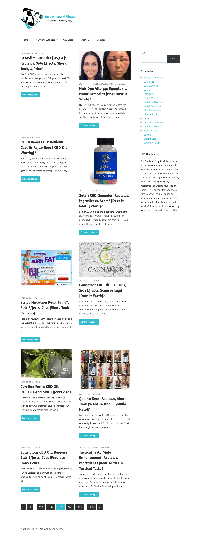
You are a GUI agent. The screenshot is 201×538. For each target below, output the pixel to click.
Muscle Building (151, 114)
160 (51, 507)
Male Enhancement (101, 447)
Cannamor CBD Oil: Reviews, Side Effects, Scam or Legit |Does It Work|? (102, 290)
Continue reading (29, 94)
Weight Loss (39, 53)
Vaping (147, 135)
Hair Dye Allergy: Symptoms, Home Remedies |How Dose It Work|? (103, 93)
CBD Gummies (99, 190)
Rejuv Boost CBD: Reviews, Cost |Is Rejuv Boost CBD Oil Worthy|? (44, 147)
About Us (86, 40)
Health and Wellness (45, 40)
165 (92, 507)
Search (144, 52)
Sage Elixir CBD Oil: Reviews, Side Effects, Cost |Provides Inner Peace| (44, 457)
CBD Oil (37, 137)
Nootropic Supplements (155, 122)
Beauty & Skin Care (153, 77)
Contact (101, 40)
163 (80, 507)
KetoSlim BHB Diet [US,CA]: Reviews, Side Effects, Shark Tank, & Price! (44, 63)
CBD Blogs (68, 40)
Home (25, 40)
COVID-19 (149, 98)
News (146, 118)
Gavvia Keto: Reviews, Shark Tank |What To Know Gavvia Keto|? (102, 404)
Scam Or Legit (151, 130)
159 (41, 507)
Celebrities (149, 94)
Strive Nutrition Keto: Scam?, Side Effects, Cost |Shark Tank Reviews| (45, 307)
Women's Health (152, 143)
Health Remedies (118, 83)
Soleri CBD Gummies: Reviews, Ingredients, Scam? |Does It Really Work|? (104, 200)
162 (70, 507)
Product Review (151, 126)
